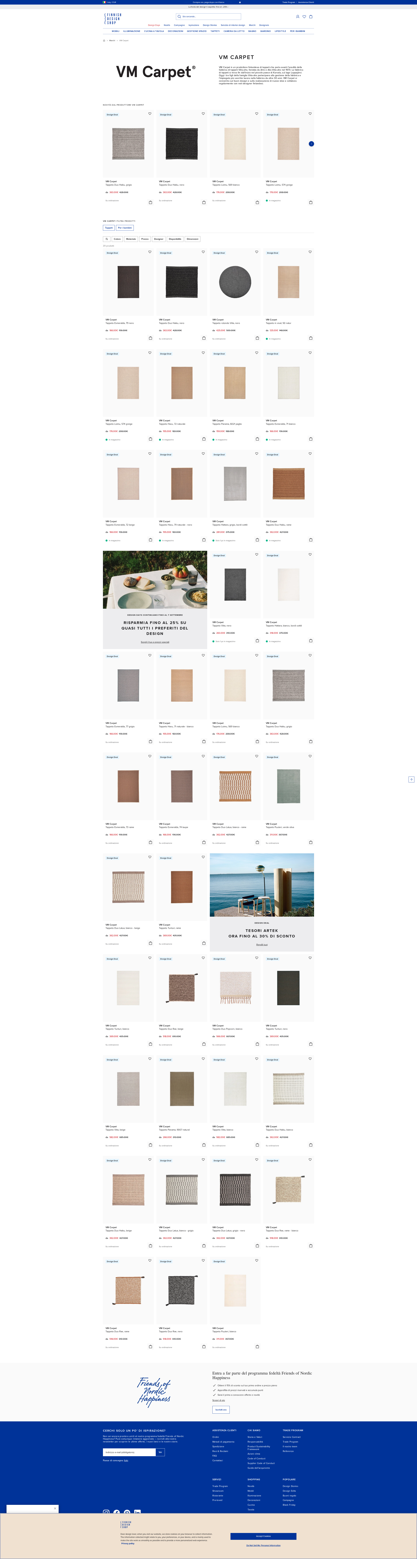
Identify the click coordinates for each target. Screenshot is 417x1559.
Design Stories (210, 25)
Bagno (252, 31)
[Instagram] (106, 1513)
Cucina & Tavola (154, 31)
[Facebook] (116, 1513)
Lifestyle (280, 31)
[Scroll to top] (411, 779)
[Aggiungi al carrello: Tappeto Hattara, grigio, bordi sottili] (257, 539)
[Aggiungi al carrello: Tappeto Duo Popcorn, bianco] (257, 1044)
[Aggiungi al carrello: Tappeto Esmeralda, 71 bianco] (311, 439)
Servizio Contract (292, 1437)
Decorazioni (175, 31)
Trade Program (290, 1441)
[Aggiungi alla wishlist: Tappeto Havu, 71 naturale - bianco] (203, 655)
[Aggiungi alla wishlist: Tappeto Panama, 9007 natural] (203, 1059)
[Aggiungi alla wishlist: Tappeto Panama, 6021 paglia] (257, 353)
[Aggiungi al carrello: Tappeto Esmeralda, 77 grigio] (150, 741)
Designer (158, 239)
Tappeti (215, 31)
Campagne (179, 25)
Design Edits (289, 1491)
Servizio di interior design (233, 25)
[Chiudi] (55, 1508)
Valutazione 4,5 (215, 2)
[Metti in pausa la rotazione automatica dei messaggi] (240, 2)
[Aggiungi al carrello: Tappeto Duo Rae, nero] (204, 1346)
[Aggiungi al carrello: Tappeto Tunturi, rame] (204, 943)
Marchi (252, 25)
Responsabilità (255, 1441)
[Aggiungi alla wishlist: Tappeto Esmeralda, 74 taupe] (203, 756)
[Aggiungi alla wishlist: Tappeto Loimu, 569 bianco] (257, 113)
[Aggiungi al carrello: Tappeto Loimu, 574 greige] (311, 202)
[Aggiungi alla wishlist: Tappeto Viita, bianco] (257, 1059)
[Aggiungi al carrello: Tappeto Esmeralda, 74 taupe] (204, 842)
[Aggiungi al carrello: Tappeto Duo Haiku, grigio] (150, 202)
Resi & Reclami (220, 1451)
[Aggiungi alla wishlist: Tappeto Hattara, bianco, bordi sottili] (310, 554)
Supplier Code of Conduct (261, 1463)
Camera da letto (234, 31)
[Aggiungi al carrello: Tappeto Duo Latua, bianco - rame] (257, 842)
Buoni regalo (289, 1495)
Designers (264, 25)
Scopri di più (218, 1400)
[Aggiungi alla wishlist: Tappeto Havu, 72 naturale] (203, 353)
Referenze (288, 1451)
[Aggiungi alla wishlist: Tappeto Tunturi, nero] (310, 958)
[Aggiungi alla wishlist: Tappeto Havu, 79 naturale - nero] (203, 453)
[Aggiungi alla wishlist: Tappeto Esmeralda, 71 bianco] (310, 353)
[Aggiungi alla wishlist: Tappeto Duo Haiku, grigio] (150, 113)
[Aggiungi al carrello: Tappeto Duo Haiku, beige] (150, 1245)
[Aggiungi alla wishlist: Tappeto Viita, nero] (257, 554)
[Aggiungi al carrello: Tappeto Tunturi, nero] (311, 1044)
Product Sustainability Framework (259, 1448)
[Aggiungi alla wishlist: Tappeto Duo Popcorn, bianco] (257, 958)
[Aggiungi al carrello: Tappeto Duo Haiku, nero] (204, 202)
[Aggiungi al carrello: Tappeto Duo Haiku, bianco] (311, 1145)
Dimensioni (192, 239)
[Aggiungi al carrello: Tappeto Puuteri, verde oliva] (311, 842)
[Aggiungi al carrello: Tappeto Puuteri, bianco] (257, 1346)
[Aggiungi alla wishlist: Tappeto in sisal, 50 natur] (310, 252)
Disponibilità (175, 239)
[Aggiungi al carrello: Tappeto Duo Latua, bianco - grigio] (204, 1245)
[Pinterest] (127, 1513)
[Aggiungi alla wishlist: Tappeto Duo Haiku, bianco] (310, 1059)
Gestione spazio (197, 31)
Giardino (265, 31)
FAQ (214, 1455)
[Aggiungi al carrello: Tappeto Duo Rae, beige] (204, 1044)
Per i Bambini (297, 31)
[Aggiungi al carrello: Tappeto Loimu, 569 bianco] (257, 202)
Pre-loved (217, 1500)
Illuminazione (131, 31)
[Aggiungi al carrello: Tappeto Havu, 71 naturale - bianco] (204, 741)
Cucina (251, 1505)
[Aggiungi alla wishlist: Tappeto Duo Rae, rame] (150, 1260)
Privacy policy (127, 1543)
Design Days (154, 25)
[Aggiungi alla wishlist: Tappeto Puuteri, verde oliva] (310, 756)
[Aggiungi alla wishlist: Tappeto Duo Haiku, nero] (203, 113)
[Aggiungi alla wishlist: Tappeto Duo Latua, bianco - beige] (150, 857)
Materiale (131, 239)
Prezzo (145, 239)
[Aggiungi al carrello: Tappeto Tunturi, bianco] (150, 1044)
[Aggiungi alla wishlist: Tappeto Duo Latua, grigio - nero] (257, 1159)
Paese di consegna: (113, 1460)
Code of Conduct (256, 1458)
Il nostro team (290, 1446)
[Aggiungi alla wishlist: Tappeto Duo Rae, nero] (203, 1260)
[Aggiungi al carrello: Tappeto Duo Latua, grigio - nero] (257, 1245)
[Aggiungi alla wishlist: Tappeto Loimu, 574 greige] (310, 113)
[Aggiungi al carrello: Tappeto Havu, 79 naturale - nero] (204, 539)
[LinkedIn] (137, 1513)
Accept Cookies (263, 1536)
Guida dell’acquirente (259, 1468)
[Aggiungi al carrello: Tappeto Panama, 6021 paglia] (257, 439)
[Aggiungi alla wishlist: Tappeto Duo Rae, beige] (203, 958)
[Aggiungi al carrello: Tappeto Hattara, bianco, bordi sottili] (311, 640)
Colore (117, 239)
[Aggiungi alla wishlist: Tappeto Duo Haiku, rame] (310, 453)
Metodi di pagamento (223, 1441)
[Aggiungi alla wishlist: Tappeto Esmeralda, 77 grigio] (150, 655)
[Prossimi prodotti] (311, 143)
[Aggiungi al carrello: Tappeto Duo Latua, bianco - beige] (150, 943)
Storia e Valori (255, 1437)
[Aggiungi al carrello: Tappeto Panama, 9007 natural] (204, 1145)
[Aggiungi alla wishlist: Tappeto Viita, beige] (150, 1059)
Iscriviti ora (221, 1409)
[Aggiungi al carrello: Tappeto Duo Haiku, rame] (311, 539)
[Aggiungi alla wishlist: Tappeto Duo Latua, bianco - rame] (257, 756)
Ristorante (217, 1495)
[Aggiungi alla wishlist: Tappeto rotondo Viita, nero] (257, 252)
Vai (160, 1452)
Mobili (115, 31)
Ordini (215, 1437)
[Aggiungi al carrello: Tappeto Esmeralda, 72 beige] (150, 539)
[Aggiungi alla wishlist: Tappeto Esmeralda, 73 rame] (150, 756)
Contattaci (217, 1460)
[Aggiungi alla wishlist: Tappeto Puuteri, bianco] (257, 1260)
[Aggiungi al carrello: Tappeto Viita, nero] (257, 640)
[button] (298, 17)
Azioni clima (254, 1453)
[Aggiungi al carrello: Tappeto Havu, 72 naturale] (204, 439)
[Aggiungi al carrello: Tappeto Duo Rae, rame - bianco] (311, 1245)
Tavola (251, 1509)
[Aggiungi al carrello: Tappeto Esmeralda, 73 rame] (150, 842)
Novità (167, 25)
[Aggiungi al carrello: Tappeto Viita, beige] (150, 1145)
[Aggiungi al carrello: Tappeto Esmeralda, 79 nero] (150, 338)
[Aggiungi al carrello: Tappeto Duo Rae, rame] (150, 1346)
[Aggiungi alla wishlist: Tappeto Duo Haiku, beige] (150, 1159)
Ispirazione (194, 25)
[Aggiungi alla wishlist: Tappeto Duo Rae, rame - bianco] (310, 1159)
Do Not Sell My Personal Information (263, 1545)
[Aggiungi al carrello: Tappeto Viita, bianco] (257, 1145)
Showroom (217, 1491)
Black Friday (289, 1505)
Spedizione (218, 1446)
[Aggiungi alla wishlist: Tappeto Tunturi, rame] (203, 857)
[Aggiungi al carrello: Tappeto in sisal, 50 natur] (311, 338)
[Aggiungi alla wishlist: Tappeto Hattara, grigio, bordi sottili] (257, 453)
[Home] (104, 40)
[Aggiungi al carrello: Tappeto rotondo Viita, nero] (257, 338)
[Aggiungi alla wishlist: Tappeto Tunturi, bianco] (150, 958)
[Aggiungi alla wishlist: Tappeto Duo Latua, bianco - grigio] (203, 1159)
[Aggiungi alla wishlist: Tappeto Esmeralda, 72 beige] (150, 453)
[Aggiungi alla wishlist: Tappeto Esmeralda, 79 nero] (150, 252)
